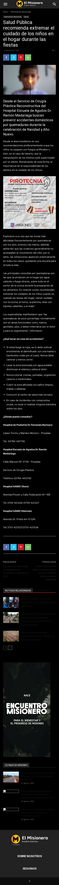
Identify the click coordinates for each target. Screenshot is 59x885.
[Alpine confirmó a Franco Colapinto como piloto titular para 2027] (11, 602)
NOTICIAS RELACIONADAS (18, 590)
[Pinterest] (21, 57)
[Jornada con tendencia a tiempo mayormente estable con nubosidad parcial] (11, 813)
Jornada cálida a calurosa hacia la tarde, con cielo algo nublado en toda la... (37, 776)
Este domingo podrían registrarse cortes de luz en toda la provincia (37, 636)
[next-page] (10, 648)
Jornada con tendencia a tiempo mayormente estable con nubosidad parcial (38, 812)
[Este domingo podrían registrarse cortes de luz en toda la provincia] (11, 636)
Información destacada (21, 11)
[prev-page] (5, 648)
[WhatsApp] (28, 57)
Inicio (5, 11)
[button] (5, 4)
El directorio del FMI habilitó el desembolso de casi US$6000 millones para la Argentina (44, 573)
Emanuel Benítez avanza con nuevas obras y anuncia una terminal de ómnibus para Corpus (38, 794)
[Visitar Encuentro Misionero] (29, 709)
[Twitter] (13, 57)
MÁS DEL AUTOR (43, 590)
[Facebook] (6, 57)
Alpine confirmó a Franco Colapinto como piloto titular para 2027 (37, 602)
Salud (26, 17)
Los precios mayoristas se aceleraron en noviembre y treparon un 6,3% (15, 571)
